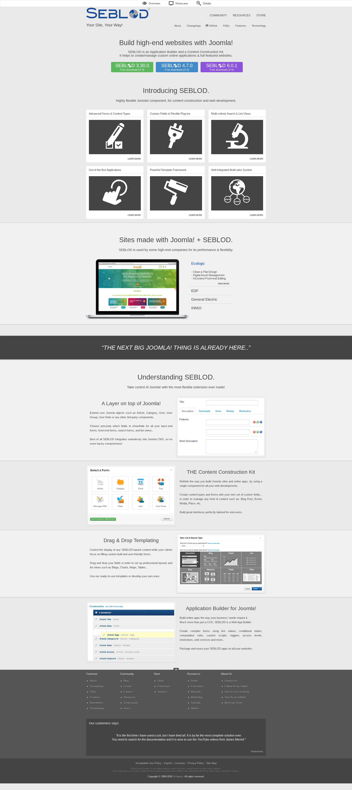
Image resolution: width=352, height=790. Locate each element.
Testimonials (257, 751)
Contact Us (231, 680)
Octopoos (178, 776)
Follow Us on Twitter (236, 686)
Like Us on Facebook (237, 691)
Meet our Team (233, 702)
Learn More (134, 159)
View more (223, 284)
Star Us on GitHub (235, 697)
